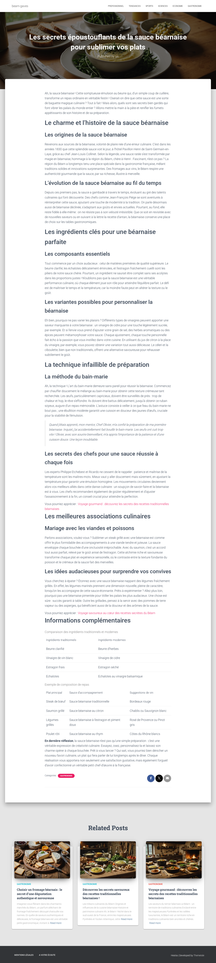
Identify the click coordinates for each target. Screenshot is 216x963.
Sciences (163, 6)
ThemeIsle (199, 955)
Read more (55, 923)
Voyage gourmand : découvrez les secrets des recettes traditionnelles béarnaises (173, 894)
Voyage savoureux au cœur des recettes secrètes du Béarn (116, 613)
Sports (149, 6)
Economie (178, 6)
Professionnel (116, 6)
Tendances (135, 6)
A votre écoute (47, 955)
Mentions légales (23, 955)
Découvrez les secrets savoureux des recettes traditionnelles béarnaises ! (106, 894)
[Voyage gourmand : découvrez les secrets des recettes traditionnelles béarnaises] (174, 859)
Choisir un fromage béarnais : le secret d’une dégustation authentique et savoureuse (39, 894)
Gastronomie (195, 6)
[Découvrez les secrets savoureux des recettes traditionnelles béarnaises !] (108, 859)
